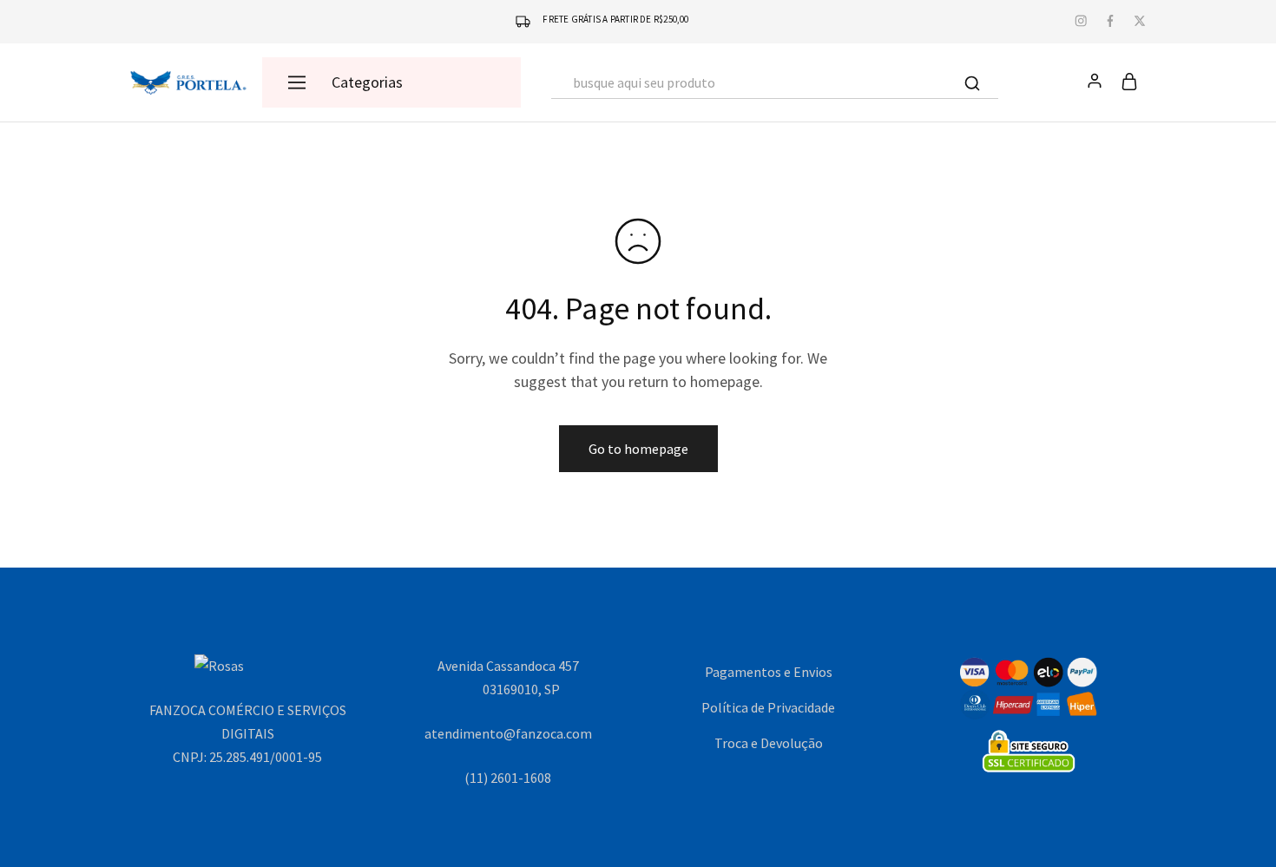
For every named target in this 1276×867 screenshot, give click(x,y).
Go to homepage (638, 448)
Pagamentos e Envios (768, 671)
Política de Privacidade (768, 707)
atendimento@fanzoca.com (508, 733)
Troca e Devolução (768, 743)
